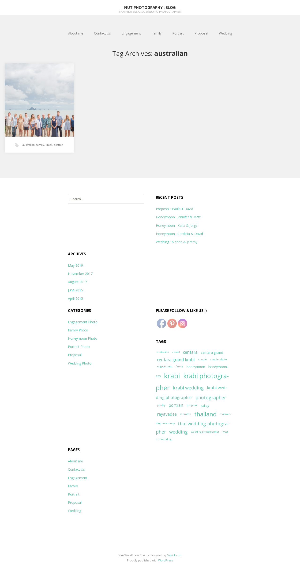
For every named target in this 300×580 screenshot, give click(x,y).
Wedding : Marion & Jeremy (176, 242)
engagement (164, 366)
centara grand (212, 352)
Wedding (225, 33)
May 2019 (75, 265)
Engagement (131, 33)
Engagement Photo (83, 322)
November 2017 (80, 273)
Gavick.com (174, 555)
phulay (161, 405)
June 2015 (75, 290)
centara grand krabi (176, 359)
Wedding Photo (79, 363)
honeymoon (196, 366)
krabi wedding (188, 387)
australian (28, 144)
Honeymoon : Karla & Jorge (177, 225)
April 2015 (75, 298)
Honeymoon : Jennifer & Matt (178, 217)
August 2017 (77, 282)
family (40, 144)
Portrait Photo (79, 346)
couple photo (218, 359)
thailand (205, 414)
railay (205, 405)
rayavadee (167, 414)
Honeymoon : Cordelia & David (179, 233)
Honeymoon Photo (82, 338)
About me (75, 33)
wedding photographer (205, 431)
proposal (192, 405)
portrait (58, 144)
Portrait (178, 33)
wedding (178, 432)
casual (176, 352)
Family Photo (78, 330)
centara (190, 352)
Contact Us (102, 33)
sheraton (185, 414)
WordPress (165, 560)
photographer (210, 397)
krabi (49, 144)
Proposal (201, 33)
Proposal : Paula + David (174, 209)
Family (156, 33)
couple (202, 359)
